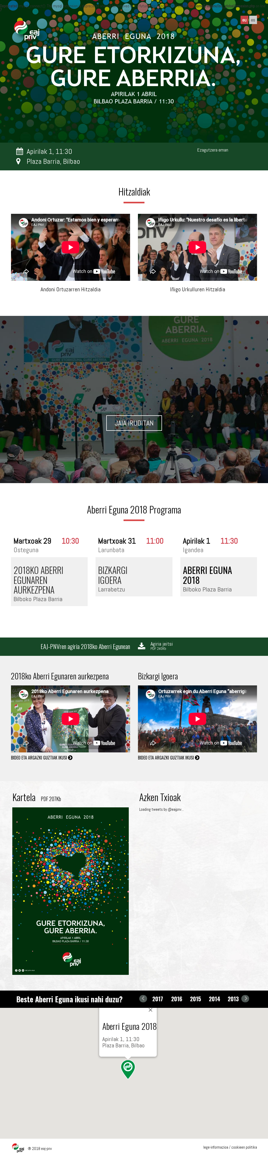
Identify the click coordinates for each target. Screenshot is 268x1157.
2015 (195, 999)
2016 (176, 999)
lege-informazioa (215, 1147)
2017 (157, 999)
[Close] (150, 1010)
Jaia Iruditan (134, 423)
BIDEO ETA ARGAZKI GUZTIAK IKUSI (39, 757)
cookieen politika (244, 1147)
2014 (214, 999)
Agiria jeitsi (161, 646)
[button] (128, 1070)
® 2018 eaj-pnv (40, 1148)
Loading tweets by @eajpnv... (161, 809)
